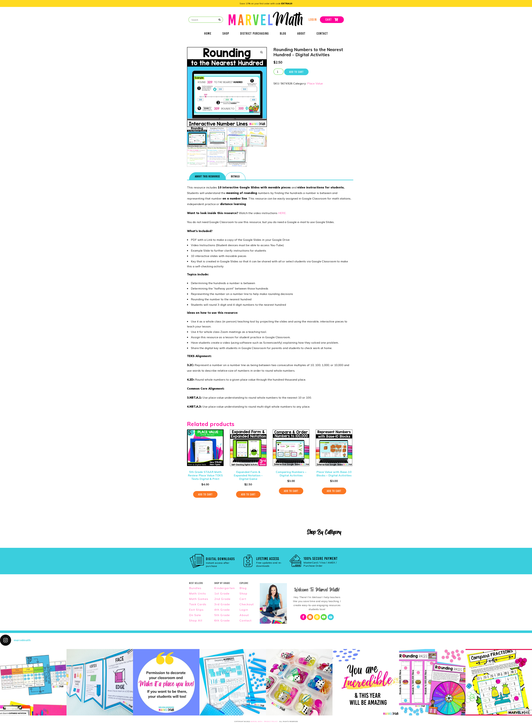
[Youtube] (324, 617)
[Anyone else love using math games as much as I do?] (299, 682)
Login (244, 609)
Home (207, 33)
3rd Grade (222, 604)
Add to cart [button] (205, 494)
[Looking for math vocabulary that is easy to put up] (99, 682)
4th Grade (222, 609)
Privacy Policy (271, 721)
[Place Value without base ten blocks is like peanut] (233, 682)
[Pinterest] (317, 617)
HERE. (282, 213)
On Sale (195, 615)
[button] (261, 52)
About (301, 33)
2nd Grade (222, 599)
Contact (322, 33)
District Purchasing (254, 33)
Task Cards (197, 604)
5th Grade (222, 615)
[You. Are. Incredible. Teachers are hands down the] (365, 682)
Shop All (195, 620)
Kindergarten (224, 588)
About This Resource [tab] (207, 176)
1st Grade (222, 593)
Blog (283, 33)
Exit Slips (196, 609)
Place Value (315, 83)
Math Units (197, 593)
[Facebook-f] (303, 617)
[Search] (219, 19)
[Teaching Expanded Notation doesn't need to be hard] (33, 682)
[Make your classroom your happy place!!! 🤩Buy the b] (166, 682)
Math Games (198, 599)
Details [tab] (235, 176)
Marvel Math (256, 721)
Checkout (247, 604)
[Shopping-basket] (331, 617)
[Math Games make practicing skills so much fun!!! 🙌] (432, 682)
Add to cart (296, 72)
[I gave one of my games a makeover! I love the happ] (499, 682)
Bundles (195, 588)
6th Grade (222, 620)
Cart (243, 599)
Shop (225, 33)
